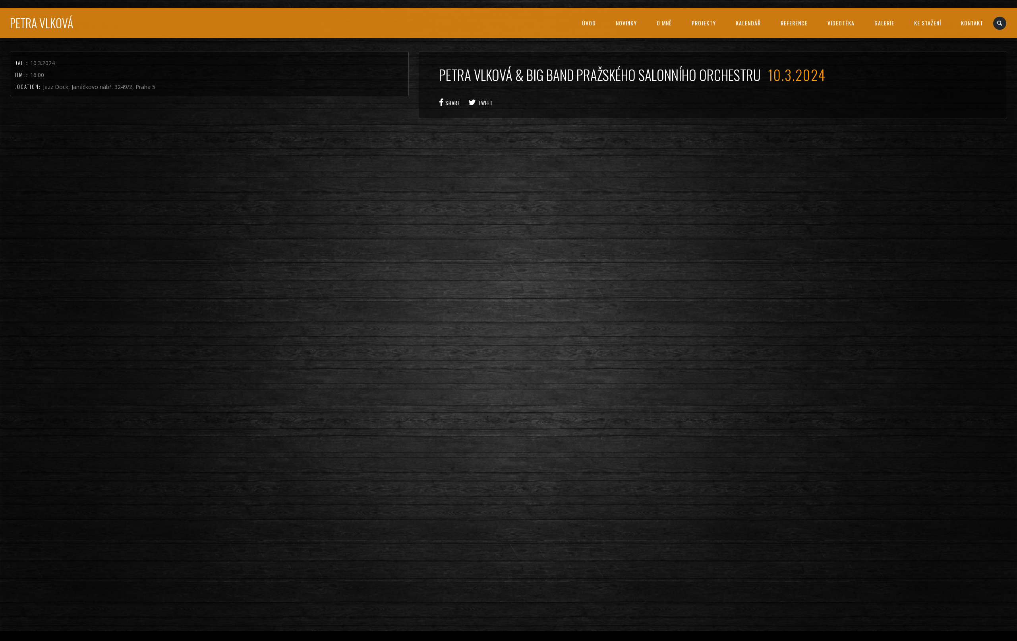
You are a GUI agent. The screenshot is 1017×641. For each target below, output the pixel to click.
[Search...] (1000, 23)
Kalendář (748, 23)
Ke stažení (927, 23)
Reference (794, 23)
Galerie (884, 23)
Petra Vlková (41, 23)
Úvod (589, 23)
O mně (664, 23)
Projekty (704, 23)
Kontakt (972, 23)
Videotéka (841, 23)
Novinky (626, 23)
